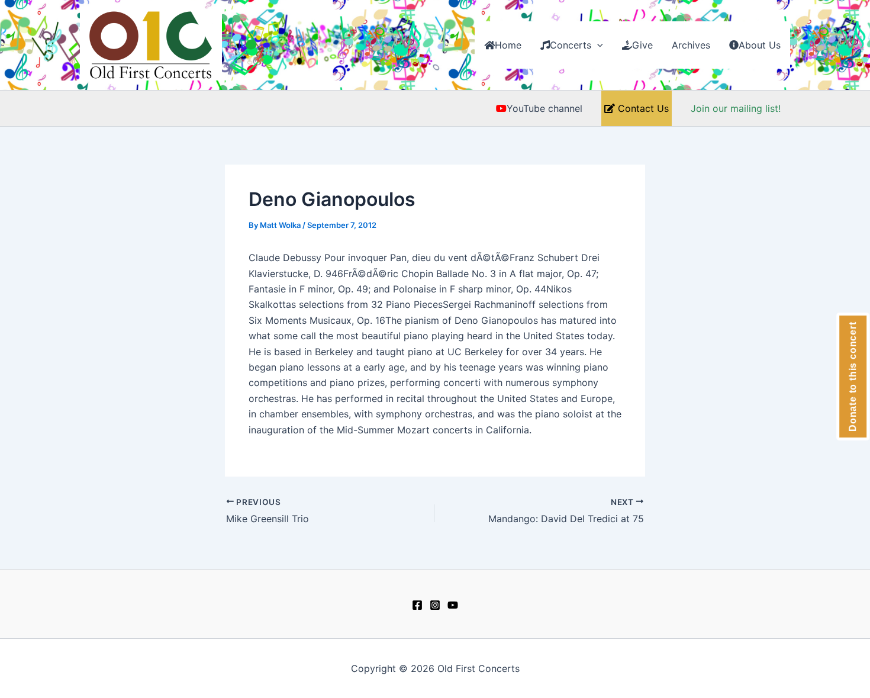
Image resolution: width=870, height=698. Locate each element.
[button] (597, 45)
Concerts (570, 45)
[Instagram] (435, 605)
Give (642, 45)
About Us (760, 45)
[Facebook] (417, 605)
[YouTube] (452, 605)
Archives (691, 45)
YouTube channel (544, 108)
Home (508, 45)
